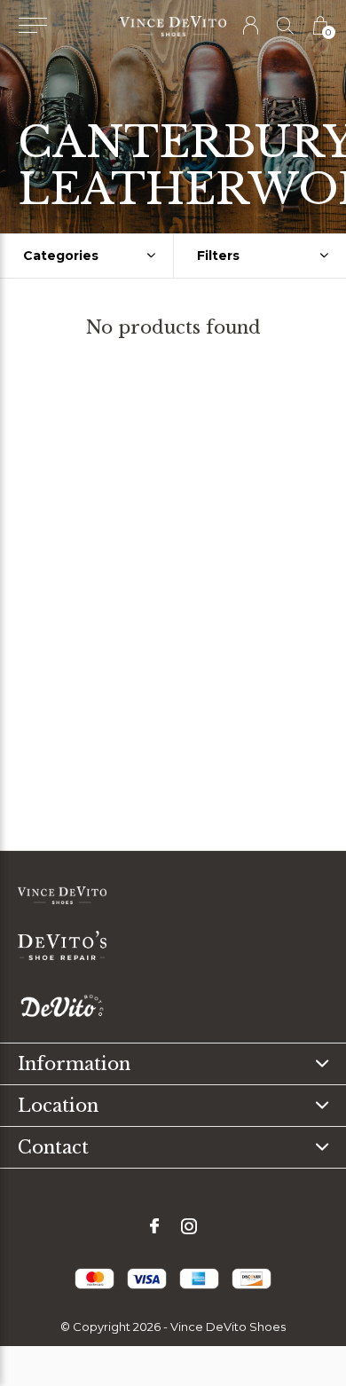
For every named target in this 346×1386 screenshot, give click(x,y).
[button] (32, 25)
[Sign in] (251, 25)
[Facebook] (154, 1226)
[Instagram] (189, 1226)
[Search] (286, 25)
